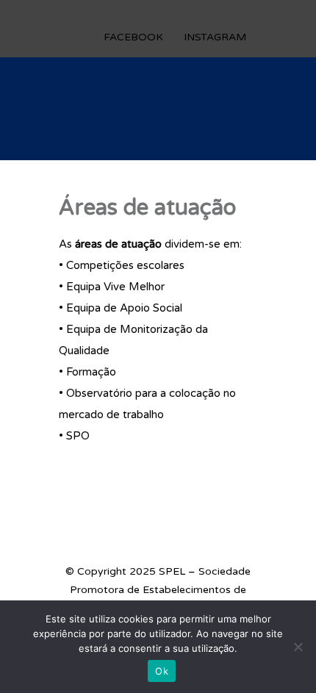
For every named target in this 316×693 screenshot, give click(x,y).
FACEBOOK (133, 37)
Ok (161, 671)
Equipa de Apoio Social (124, 308)
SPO (78, 435)
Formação (91, 371)
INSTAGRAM (215, 37)
